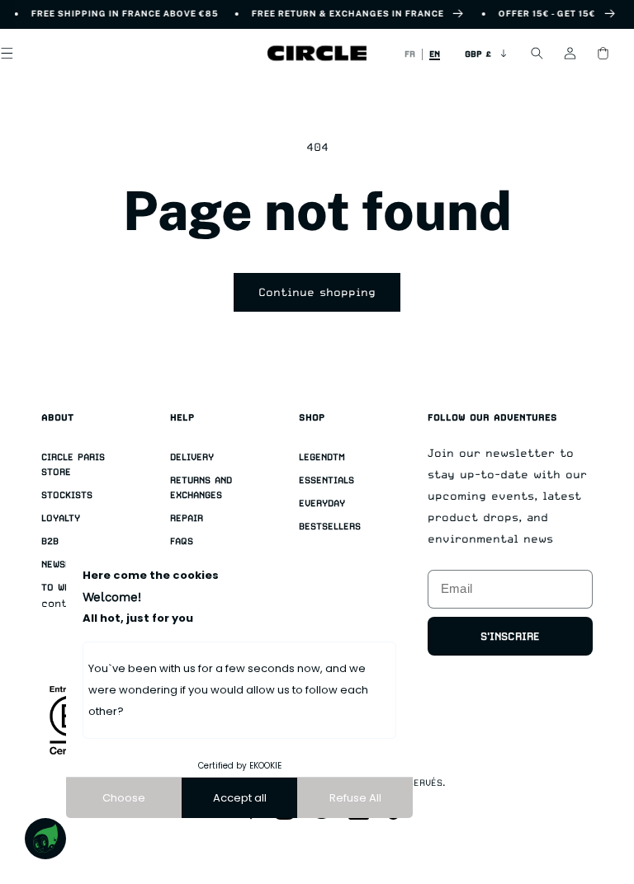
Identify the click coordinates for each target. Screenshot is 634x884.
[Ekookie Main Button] (45, 838)
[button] (536, 53)
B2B (50, 541)
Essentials (326, 480)
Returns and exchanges (201, 488)
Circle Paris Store (73, 464)
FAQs (181, 541)
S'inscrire (510, 636)
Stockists (66, 495)
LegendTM (322, 457)
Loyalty (60, 518)
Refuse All (355, 798)
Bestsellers (330, 526)
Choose (123, 798)
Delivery (192, 457)
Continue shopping (317, 292)
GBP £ (478, 54)
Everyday (322, 503)
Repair (186, 518)
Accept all (240, 798)
